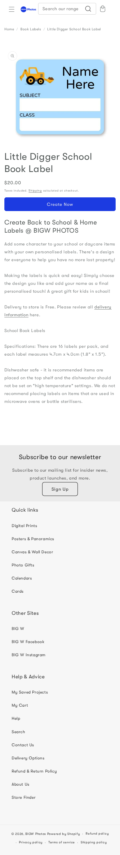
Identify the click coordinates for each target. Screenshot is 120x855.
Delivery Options (28, 758)
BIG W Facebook (28, 641)
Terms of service (61, 842)
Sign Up (60, 489)
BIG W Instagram (29, 654)
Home (9, 29)
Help (16, 718)
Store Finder (24, 797)
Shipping (35, 190)
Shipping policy (94, 842)
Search (18, 731)
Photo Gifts (23, 565)
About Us (20, 784)
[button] (11, 9)
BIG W (18, 628)
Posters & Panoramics (33, 538)
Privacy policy (31, 842)
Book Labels (30, 29)
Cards (18, 591)
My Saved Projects (30, 692)
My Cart (20, 705)
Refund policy (97, 833)
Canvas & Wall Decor (32, 551)
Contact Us (23, 744)
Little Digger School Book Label (74, 29)
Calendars (22, 578)
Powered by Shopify (63, 834)
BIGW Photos (35, 834)
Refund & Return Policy (34, 771)
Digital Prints (24, 525)
